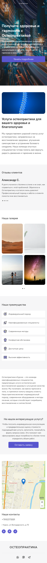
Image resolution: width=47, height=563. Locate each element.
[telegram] (29, 557)
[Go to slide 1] (2, 200)
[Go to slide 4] (7, 200)
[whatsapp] (18, 557)
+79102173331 (8, 519)
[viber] (23, 557)
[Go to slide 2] (4, 200)
